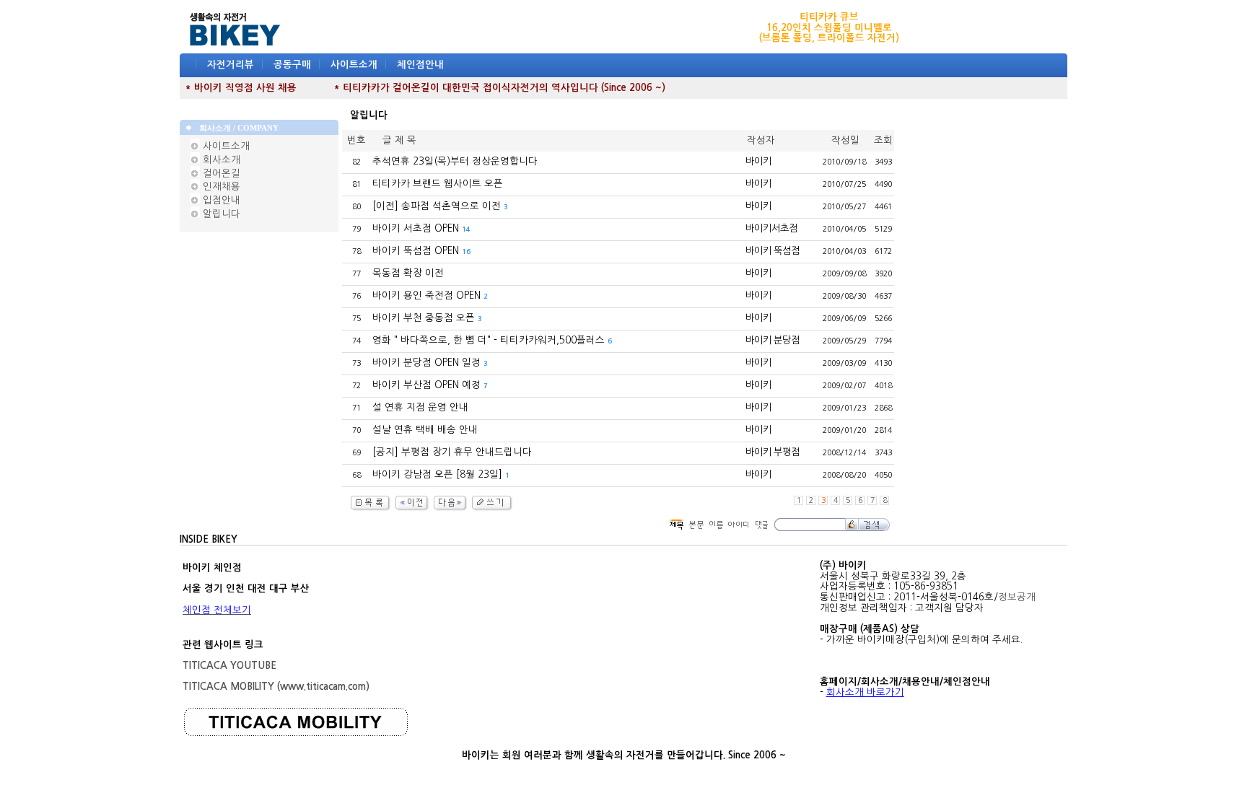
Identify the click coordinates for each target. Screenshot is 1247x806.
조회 (883, 140)
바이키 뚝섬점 (772, 250)
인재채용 (220, 186)
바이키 (758, 161)
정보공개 (1017, 597)
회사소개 (220, 160)
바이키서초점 (771, 228)
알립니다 (220, 214)
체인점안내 (420, 64)
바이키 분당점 (772, 340)
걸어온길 (220, 173)
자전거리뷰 (230, 64)
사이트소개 (354, 64)
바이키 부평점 (772, 452)
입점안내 (220, 200)
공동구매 (292, 64)
